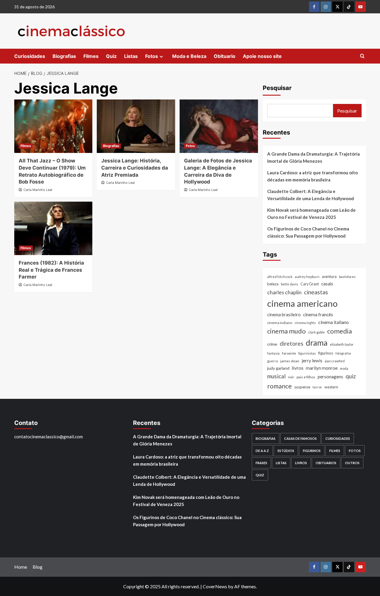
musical (276, 376)
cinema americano (302, 303)
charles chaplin (284, 292)
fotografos (343, 353)
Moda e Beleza (189, 56)
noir (291, 377)
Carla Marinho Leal (37, 190)
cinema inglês (305, 323)
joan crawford (335, 361)
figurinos (325, 353)
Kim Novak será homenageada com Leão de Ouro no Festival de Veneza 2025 (311, 213)
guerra (272, 361)
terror (317, 387)
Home (20, 567)
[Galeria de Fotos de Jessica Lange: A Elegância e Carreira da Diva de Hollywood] (219, 126)
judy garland (278, 368)
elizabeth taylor (342, 344)
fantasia (273, 353)
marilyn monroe (322, 368)
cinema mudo (286, 331)
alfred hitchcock (279, 277)
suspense (302, 387)
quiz (351, 376)
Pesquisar (277, 87)
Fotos (151, 56)
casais (327, 284)
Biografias (64, 56)
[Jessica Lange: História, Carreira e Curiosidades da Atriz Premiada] (136, 126)
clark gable (316, 332)
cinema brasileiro (284, 314)
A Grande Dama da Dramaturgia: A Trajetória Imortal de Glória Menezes (313, 157)
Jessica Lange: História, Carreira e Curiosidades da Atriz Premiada (134, 168)
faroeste (289, 353)
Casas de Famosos (300, 438)
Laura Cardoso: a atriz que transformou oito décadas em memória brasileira (312, 176)
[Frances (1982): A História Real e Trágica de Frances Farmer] (53, 228)
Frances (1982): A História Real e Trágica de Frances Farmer (51, 270)
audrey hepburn (307, 277)
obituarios (326, 463)
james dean (289, 361)
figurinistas (307, 353)
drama (316, 342)
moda (344, 369)
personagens (330, 377)
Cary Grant (309, 284)
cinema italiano (333, 322)
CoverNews (215, 586)
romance (279, 386)
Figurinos (312, 451)
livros (297, 368)
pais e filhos (306, 377)
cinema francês (318, 314)
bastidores (347, 277)
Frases (261, 463)
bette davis (289, 284)
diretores (291, 343)
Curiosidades (29, 56)
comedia (339, 331)
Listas (131, 56)
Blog (37, 567)
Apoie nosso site (262, 56)
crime (272, 344)
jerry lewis (312, 360)
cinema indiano (279, 322)
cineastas (316, 292)
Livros (301, 463)
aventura (329, 276)
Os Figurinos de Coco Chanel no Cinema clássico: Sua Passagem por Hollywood (308, 232)
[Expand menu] (161, 56)
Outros (352, 463)
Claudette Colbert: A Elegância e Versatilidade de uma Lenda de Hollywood (310, 195)
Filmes (91, 56)
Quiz (111, 56)
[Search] (362, 56)
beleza (272, 284)
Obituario (224, 56)
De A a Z (262, 451)
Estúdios (286, 451)
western (331, 387)
